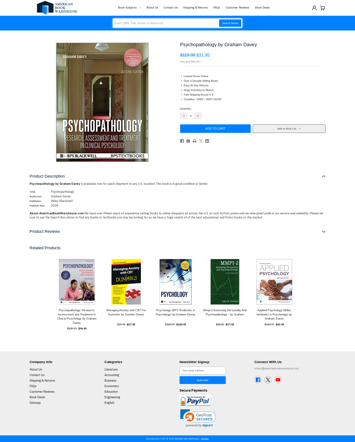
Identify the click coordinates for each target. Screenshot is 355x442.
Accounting (111, 375)
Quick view (77, 281)
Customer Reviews (237, 7)
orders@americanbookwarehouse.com (276, 368)
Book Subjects (127, 7)
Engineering (112, 397)
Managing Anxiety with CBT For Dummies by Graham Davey (126, 312)
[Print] (194, 141)
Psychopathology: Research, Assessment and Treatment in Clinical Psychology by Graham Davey (77, 316)
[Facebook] (182, 141)
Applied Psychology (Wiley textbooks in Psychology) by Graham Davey (274, 314)
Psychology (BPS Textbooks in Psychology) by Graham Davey (175, 312)
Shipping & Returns (195, 7)
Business (110, 380)
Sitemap (35, 402)
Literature (111, 369)
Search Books (230, 23)
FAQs (216, 7)
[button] (198, 418)
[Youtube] (278, 379)
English (109, 402)
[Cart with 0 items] (322, 8)
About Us (152, 7)
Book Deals (262, 7)
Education (111, 391)
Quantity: (186, 108)
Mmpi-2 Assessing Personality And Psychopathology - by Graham (225, 312)
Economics (111, 386)
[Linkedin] (207, 141)
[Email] (188, 141)
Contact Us (171, 7)
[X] (201, 141)
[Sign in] (314, 8)
